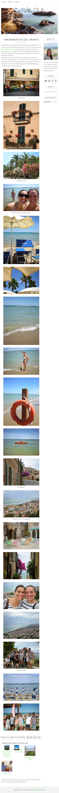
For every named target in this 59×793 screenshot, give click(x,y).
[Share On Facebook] (33, 737)
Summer (12, 737)
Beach (4, 737)
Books (17, 1)
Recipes (10, 1)
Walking (23, 737)
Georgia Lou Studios (39, 790)
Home (4, 1)
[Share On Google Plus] (36, 737)
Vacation (17, 737)
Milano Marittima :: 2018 (30, 758)
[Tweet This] (30, 737)
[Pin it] (39, 737)
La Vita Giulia (29, 11)
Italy (8, 737)
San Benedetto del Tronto (8, 49)
